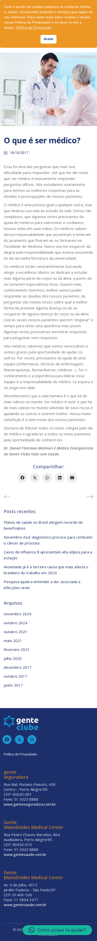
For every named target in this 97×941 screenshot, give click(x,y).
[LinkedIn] (60, 478)
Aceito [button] (48, 39)
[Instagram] (31, 739)
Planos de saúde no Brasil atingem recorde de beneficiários (43, 525)
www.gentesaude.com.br (25, 854)
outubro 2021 (15, 631)
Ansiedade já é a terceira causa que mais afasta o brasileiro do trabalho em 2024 (46, 569)
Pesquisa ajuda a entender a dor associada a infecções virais (42, 584)
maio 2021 (13, 640)
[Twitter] (19, 739)
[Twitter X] (35, 478)
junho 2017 (13, 685)
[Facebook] (22, 478)
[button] (57, 930)
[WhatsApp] (47, 478)
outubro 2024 (15, 622)
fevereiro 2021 (17, 649)
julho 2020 (13, 658)
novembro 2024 (17, 613)
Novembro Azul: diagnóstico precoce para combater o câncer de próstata (48, 540)
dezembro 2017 (18, 667)
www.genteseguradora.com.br (30, 804)
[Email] (72, 478)
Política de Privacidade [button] (33, 27)
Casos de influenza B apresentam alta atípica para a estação (48, 554)
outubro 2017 (15, 676)
